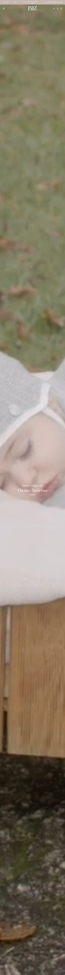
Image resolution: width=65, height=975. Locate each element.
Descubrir (32, 494)
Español (14, 2)
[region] (32, 490)
